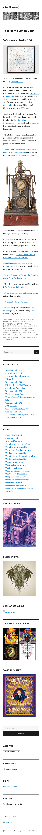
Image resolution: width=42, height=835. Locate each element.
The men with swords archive (18, 471)
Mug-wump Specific (14, 373)
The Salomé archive (14, 483)
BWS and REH (11, 406)
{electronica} (14, 321)
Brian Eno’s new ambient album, (19, 293)
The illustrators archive (15, 465)
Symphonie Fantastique (15, 388)
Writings (9, 492)
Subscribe (21, 733)
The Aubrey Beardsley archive (18, 450)
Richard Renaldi (8, 335)
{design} (6, 321)
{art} (19, 319)
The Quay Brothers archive (17, 480)
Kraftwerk (6, 332)
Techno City (9, 308)
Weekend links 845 (13, 370)
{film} (21, 321)
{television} (7, 326)
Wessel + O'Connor (13, 337)
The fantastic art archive (16, 459)
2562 (14, 326)
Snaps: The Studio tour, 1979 (17, 409)
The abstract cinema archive (17, 444)
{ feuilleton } (11, 7)
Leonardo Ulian (17, 81)
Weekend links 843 (13, 391)
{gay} (25, 321)
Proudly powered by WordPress (25, 831)
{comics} (31, 319)
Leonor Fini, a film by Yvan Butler (19, 415)
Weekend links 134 (17, 40)
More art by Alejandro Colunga (24, 156)
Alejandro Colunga (23, 326)
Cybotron (16, 328)
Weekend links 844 (13, 382)
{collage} (24, 319)
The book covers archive (16, 453)
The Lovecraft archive (14, 468)
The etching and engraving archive (20, 456)
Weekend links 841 (13, 412)
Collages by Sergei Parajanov (16, 302)
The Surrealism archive (15, 486)
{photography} (8, 324)
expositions (25, 328)
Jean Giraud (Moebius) (19, 330)
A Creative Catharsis (15, 287)
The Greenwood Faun (14, 394)
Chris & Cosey (8, 328)
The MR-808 (9, 239)
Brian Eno (33, 326)
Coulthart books (12, 438)
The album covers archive (16, 447)
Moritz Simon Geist (28, 332)
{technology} (27, 324)
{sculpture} (18, 324)
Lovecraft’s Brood (13, 418)
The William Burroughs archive (19, 489)
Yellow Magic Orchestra (29, 337)
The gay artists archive (15, 462)
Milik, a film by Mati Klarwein (18, 385)
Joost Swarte (8, 144)
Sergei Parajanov (21, 335)
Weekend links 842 (13, 403)
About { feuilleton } (13, 435)
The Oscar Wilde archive (16, 474)
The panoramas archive (15, 477)
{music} (30, 321)
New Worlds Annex (13, 441)
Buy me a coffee (10, 787)
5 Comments (9, 339)
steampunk (31, 335)
